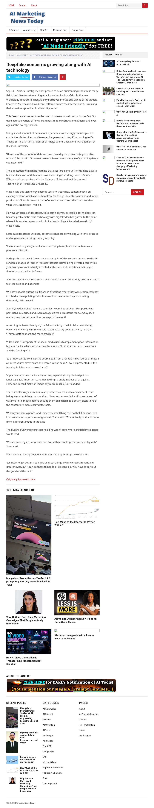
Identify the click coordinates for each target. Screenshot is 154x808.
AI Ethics (47, 719)
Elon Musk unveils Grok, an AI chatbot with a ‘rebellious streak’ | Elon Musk (131, 103)
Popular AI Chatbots (52, 773)
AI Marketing (29, 30)
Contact (22, 5)
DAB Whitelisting (87, 725)
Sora (45, 778)
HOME (11, 5)
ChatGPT (44, 30)
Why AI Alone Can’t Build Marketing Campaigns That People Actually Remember (26, 620)
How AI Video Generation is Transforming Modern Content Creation (23, 660)
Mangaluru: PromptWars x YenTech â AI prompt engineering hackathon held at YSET (28, 581)
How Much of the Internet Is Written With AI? (29, 770)
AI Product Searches (89, 714)
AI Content (14, 30)
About (34, 5)
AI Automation (50, 709)
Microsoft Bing (60, 30)
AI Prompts (48, 735)
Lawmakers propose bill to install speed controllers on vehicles (130, 91)
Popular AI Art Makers (53, 767)
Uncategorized (50, 783)
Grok (45, 757)
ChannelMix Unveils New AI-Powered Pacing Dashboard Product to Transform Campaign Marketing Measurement (130, 163)
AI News (46, 730)
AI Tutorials (48, 741)
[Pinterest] (63, 77)
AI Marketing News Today (24, 803)
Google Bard (77, 30)
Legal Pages (85, 735)
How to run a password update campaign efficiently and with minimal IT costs (131, 178)
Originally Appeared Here (20, 479)
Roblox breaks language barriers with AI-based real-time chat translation (130, 123)
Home (11, 55)
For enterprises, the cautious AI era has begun (28, 759)
